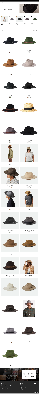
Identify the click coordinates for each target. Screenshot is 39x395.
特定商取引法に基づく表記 (23, 387)
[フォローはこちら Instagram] (37, 385)
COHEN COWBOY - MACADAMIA (28, 185)
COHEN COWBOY (29, 95)
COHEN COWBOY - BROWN (10, 185)
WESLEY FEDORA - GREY (29, 318)
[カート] (37, 2)
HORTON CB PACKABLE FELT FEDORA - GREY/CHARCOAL (29, 230)
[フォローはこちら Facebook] (35, 385)
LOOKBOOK (25, 2)
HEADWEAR (17, 2)
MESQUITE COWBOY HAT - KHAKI (29, 275)
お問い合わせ (21, 389)
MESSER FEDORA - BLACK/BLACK (10, 230)
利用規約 (21, 388)
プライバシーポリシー (22, 384)
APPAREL (12, 2)
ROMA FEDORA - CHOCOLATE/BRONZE (10, 275)
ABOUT (28, 2)
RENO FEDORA (10, 50)
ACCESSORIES (21, 2)
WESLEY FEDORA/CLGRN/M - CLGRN (10, 363)
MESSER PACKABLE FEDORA (29, 140)
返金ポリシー (21, 385)
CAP (14, 2)
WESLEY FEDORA (10, 95)
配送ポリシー (21, 386)
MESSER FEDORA (29, 50)
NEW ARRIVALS (8, 2)
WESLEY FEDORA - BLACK (10, 318)
